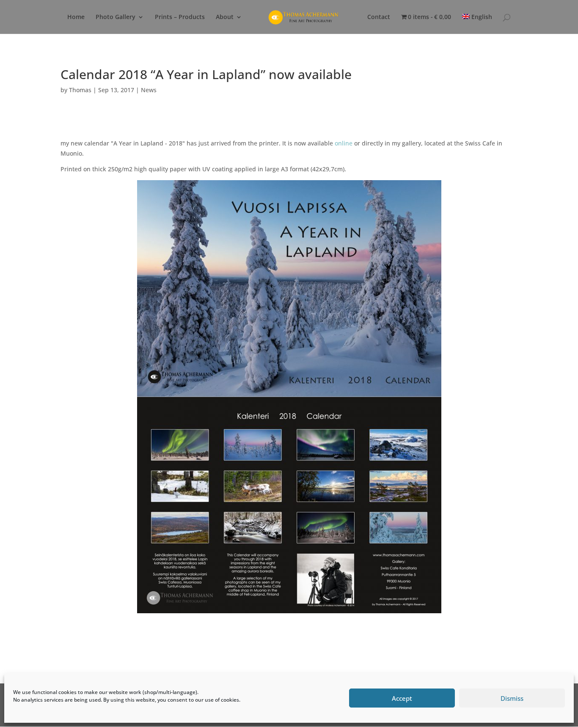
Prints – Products (180, 17)
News (149, 90)
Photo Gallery (115, 17)
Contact (378, 17)
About (225, 17)
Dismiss (512, 698)
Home (76, 17)
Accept (402, 698)
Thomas (80, 90)
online (344, 143)
